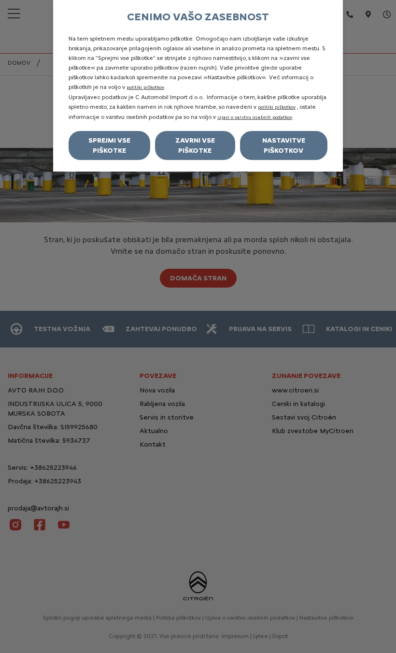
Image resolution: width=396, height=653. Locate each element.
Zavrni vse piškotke (195, 145)
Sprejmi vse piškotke (109, 145)
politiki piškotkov (145, 87)
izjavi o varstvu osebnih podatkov (254, 117)
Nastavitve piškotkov (283, 145)
